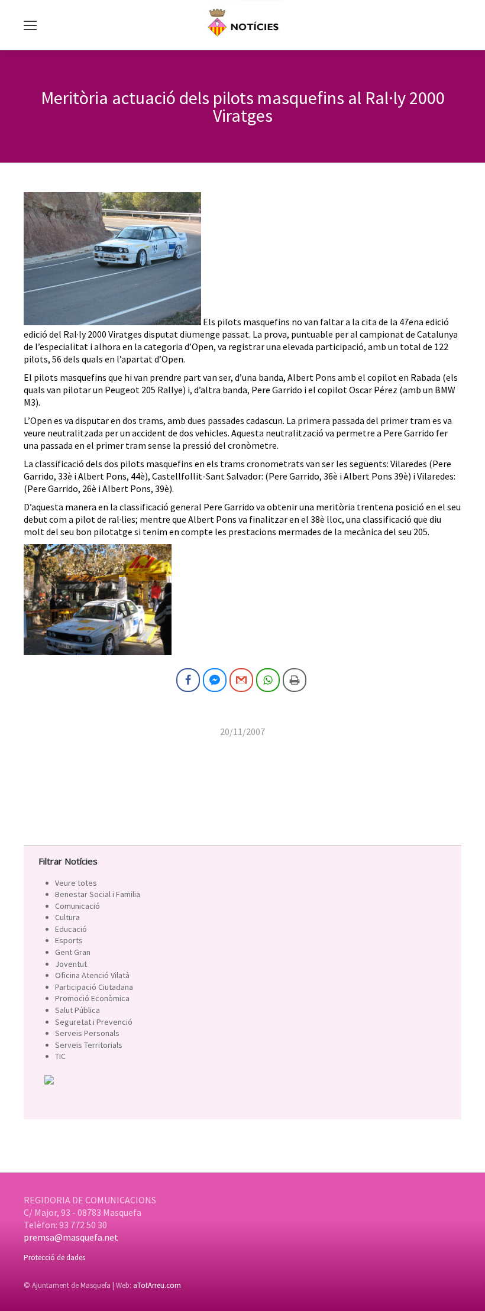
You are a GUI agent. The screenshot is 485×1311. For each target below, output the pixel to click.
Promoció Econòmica (92, 998)
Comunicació (77, 906)
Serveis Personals (87, 1033)
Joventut (71, 964)
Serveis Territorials (88, 1045)
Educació (71, 929)
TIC (60, 1056)
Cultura (67, 917)
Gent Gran (72, 952)
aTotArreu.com (157, 1285)
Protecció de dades (54, 1257)
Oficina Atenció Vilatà (92, 975)
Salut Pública (77, 1010)
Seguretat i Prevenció (93, 1022)
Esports (69, 940)
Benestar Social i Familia (97, 894)
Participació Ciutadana (94, 987)
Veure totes (76, 883)
